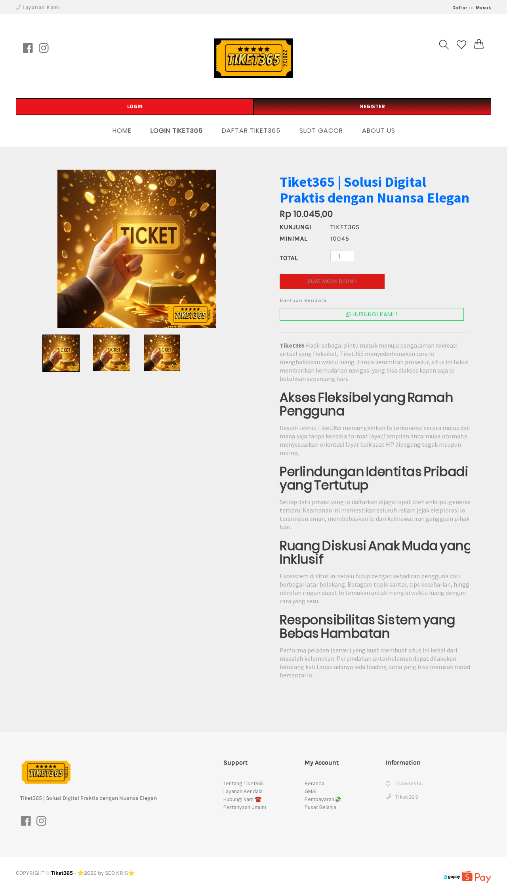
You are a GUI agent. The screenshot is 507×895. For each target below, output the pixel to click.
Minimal (293, 238)
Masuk (484, 7)
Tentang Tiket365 (243, 783)
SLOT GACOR (321, 130)
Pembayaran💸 (323, 799)
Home (122, 130)
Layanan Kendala (243, 791)
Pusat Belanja (320, 807)
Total (289, 258)
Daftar (460, 7)
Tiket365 (62, 873)
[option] (137, 249)
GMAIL (312, 791)
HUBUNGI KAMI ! (374, 314)
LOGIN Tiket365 (177, 130)
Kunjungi (295, 227)
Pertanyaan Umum (244, 807)
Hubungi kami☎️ (242, 799)
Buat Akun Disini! (332, 281)
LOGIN (135, 106)
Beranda (314, 783)
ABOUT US (378, 130)
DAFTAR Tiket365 (251, 130)
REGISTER (372, 106)
